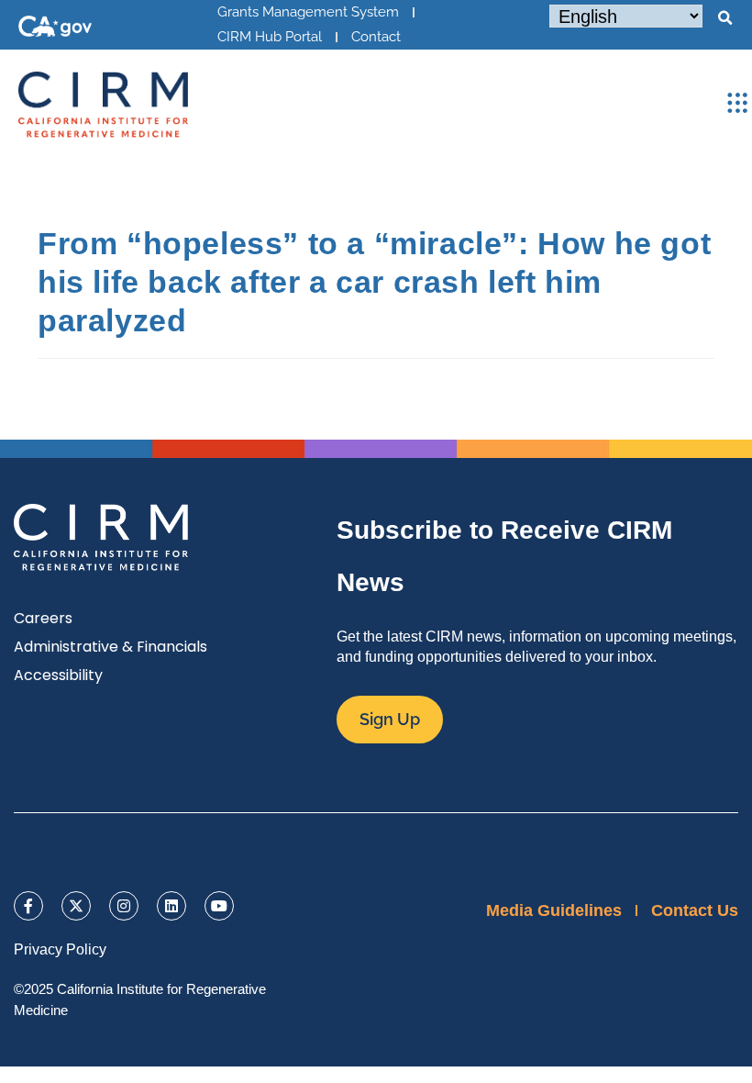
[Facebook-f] (28, 906)
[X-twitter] (76, 906)
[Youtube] (219, 906)
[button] (724, 18)
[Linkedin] (171, 906)
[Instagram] (123, 906)
